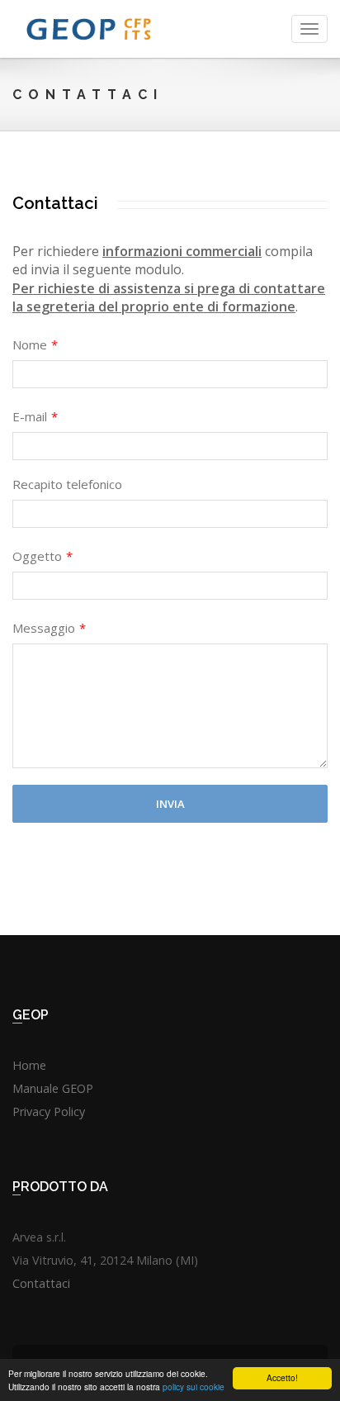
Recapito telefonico (67, 484)
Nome (35, 344)
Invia (170, 803)
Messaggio (49, 628)
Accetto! (282, 1377)
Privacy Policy (48, 1111)
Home (29, 1065)
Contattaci (41, 1283)
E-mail (35, 416)
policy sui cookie (193, 1386)
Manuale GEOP (52, 1088)
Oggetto (42, 556)
